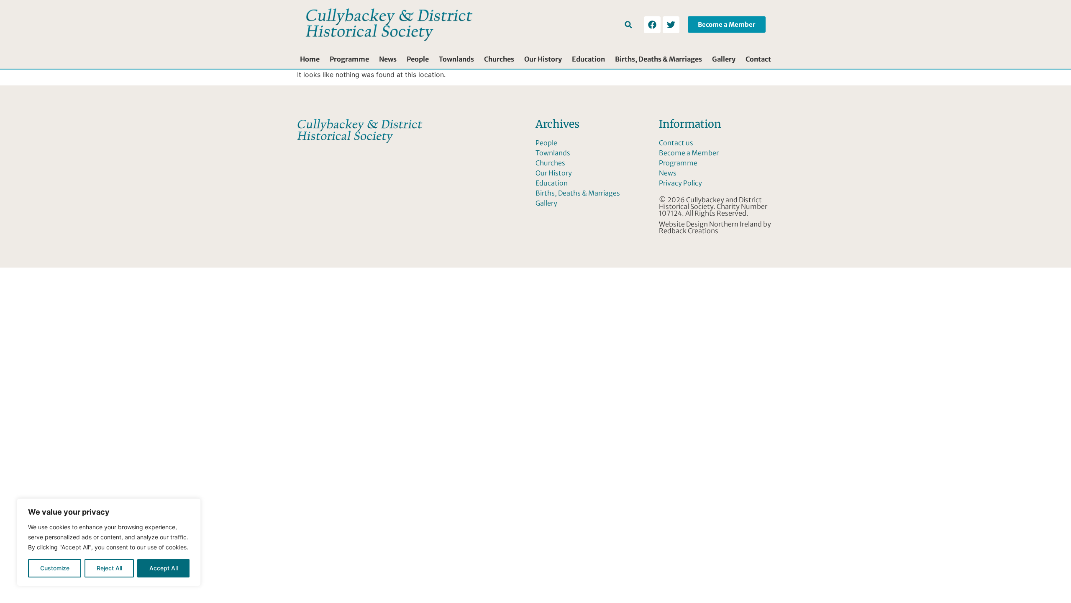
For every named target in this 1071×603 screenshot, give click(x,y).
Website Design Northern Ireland (710, 224)
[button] (628, 24)
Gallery (723, 59)
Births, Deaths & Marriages (658, 59)
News (388, 59)
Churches (499, 59)
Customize (54, 568)
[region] (109, 542)
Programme (349, 59)
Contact (758, 59)
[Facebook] (652, 24)
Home (310, 59)
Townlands (456, 59)
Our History (543, 59)
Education (588, 59)
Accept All (163, 568)
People (418, 59)
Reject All (109, 568)
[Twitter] (671, 24)
